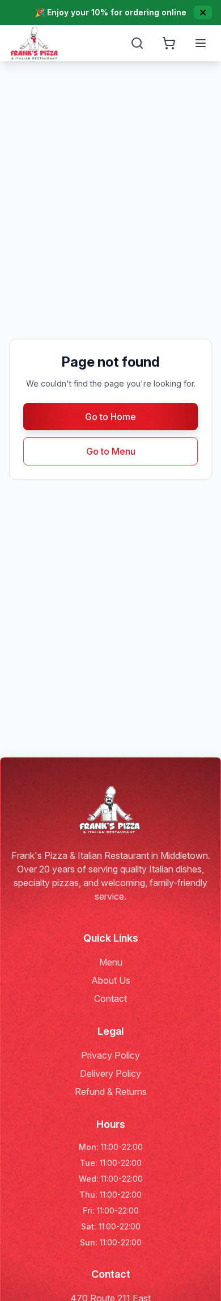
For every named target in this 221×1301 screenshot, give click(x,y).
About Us (110, 980)
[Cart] (169, 43)
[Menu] (200, 43)
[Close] (203, 12)
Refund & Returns (111, 1091)
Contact (110, 998)
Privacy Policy (110, 1055)
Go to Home (110, 416)
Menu (110, 962)
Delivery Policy (110, 1073)
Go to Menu (110, 451)
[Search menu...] (137, 43)
